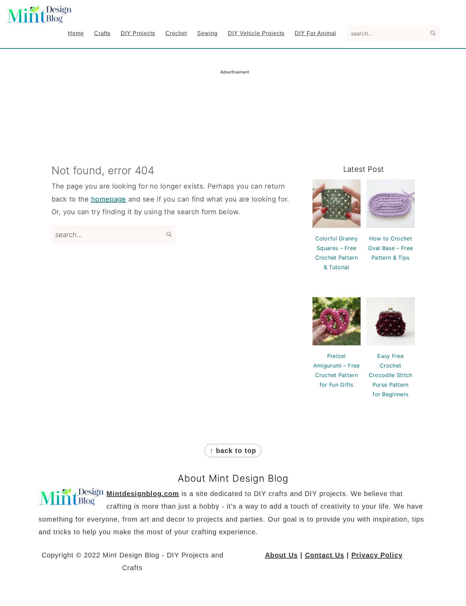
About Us (281, 555)
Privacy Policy (377, 555)
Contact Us (324, 555)
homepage (108, 199)
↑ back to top (233, 450)
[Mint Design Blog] (40, 18)
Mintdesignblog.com (142, 493)
